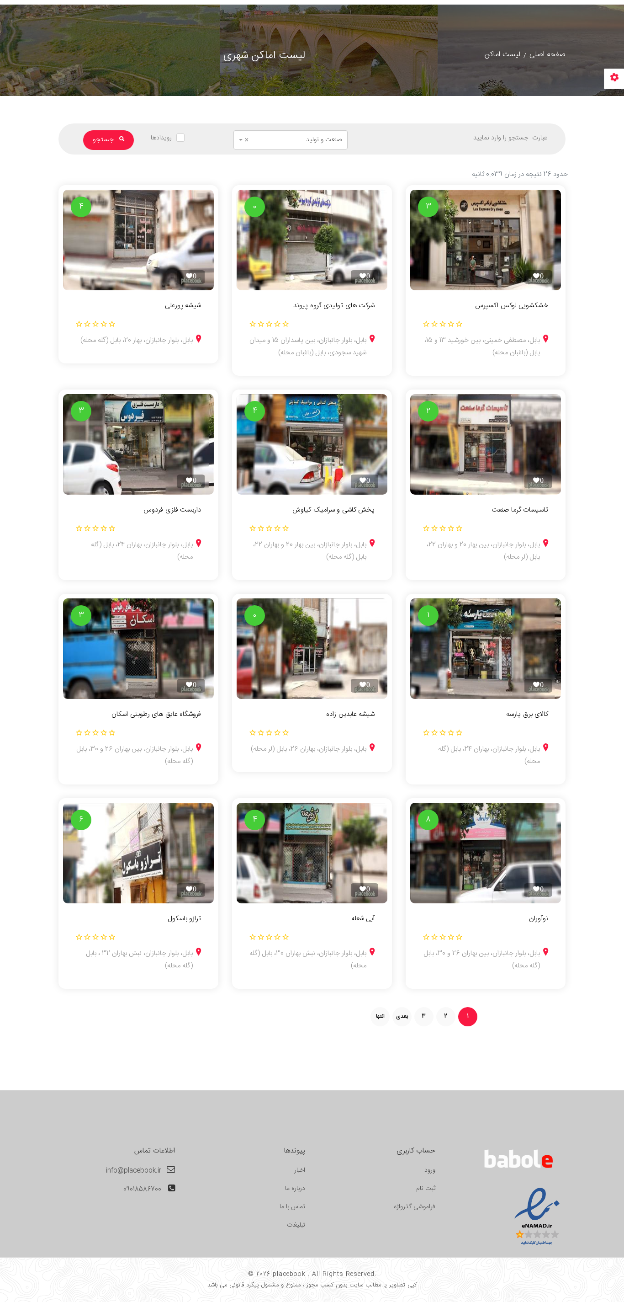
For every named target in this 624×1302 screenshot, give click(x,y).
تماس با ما (292, 1206)
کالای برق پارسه (527, 714)
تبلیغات (296, 1225)
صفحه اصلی (547, 54)
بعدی (402, 1016)
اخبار (299, 1170)
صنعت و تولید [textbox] (293, 139)
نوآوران (538, 918)
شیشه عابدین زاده (350, 714)
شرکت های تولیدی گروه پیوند (334, 305)
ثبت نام (425, 1188)
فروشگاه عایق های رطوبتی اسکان (156, 714)
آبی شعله (363, 918)
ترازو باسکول (184, 918)
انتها (380, 1016)
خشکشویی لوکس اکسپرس (511, 305)
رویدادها (161, 138)
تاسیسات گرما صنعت (520, 510)
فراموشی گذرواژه (414, 1206)
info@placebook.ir (133, 1170)
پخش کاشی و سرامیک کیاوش (333, 510)
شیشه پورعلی (183, 305)
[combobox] (290, 139)
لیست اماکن (502, 54)
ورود (429, 1170)
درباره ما (295, 1188)
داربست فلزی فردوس (172, 510)
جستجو (104, 139)
